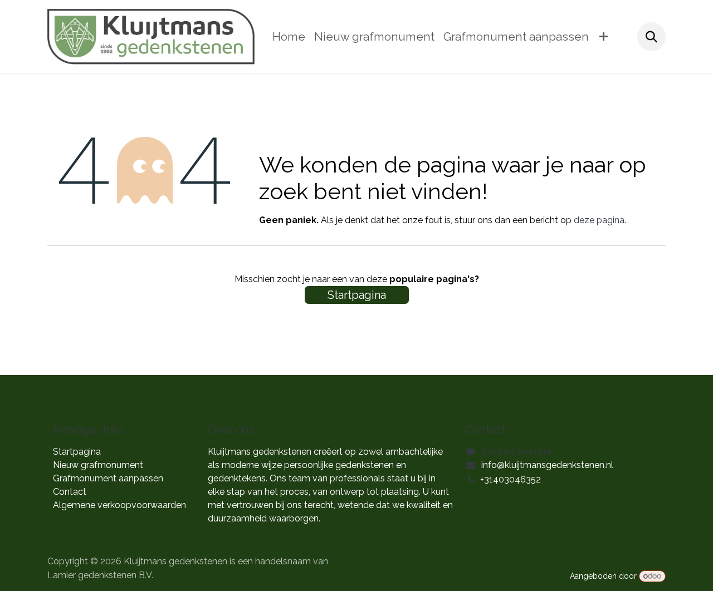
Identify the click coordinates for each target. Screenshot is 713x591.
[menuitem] (289, 37)
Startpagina (357, 295)
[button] (651, 36)
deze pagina (599, 220)
